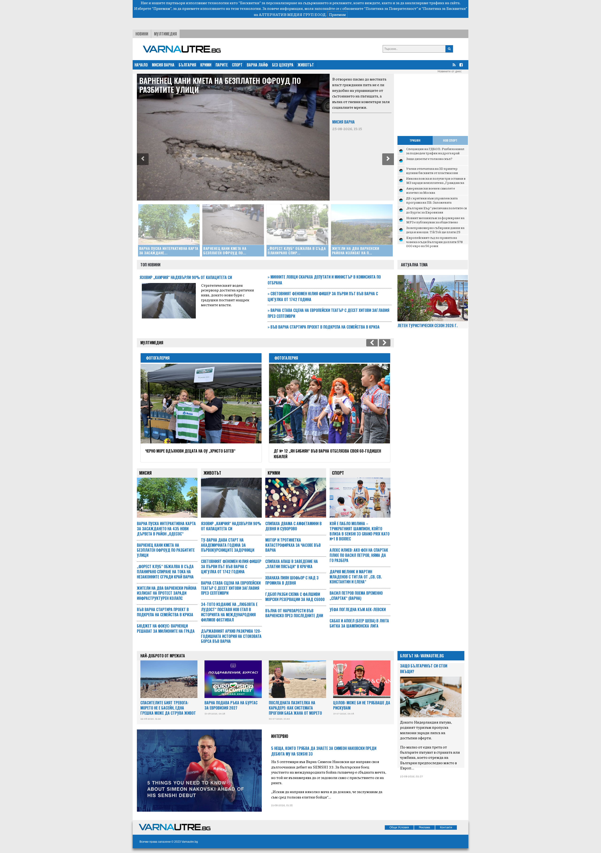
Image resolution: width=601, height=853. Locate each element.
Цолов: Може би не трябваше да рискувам (361, 705)
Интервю (279, 736)
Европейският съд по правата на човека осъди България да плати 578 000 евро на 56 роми (434, 241)
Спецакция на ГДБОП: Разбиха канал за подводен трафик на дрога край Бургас (435, 152)
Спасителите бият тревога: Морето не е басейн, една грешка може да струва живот (168, 708)
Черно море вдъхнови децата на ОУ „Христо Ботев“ (190, 451)
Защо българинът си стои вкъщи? (423, 668)
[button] (143, 159)
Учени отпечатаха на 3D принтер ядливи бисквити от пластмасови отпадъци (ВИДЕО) (432, 172)
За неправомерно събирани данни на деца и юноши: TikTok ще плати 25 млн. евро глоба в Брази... (435, 231)
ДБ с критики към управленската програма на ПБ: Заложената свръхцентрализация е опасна (432, 202)
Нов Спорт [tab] (450, 140)
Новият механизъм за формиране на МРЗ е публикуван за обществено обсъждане (435, 221)
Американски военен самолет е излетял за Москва (430, 190)
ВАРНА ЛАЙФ (257, 65)
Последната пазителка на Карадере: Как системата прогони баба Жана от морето (295, 708)
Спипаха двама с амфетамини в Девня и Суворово (293, 526)
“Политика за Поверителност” (391, 8)
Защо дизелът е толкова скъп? (429, 158)
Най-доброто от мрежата (162, 656)
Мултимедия (165, 34)
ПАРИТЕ (222, 65)
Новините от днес (450, 71)
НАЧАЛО (141, 65)
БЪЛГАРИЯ (187, 65)
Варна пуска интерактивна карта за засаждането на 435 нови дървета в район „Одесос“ (166, 529)
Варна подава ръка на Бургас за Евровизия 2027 (231, 705)
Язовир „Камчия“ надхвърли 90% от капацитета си (186, 277)
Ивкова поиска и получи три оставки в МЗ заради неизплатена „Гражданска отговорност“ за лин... (436, 182)
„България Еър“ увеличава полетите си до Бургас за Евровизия (436, 209)
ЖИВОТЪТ (306, 65)
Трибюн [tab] (414, 140)
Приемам (337, 14)
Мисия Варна (343, 122)
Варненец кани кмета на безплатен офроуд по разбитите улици (220, 85)
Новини (141, 34)
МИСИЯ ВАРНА (163, 65)
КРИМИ (205, 65)
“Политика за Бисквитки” (444, 8)
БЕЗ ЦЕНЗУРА (282, 65)
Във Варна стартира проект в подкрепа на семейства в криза (324, 327)
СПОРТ (237, 65)
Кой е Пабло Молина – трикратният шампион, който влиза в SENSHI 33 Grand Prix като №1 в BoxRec (359, 531)
